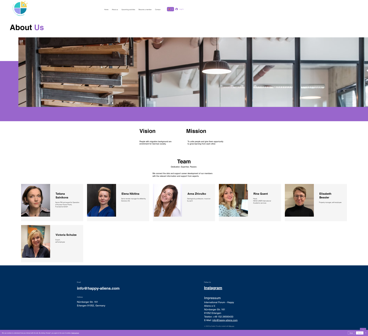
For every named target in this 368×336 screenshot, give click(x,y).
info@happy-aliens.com (98, 288)
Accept (360, 333)
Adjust (351, 333)
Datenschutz (75, 333)
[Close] (366, 332)
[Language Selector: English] (170, 9)
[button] (115, 8)
